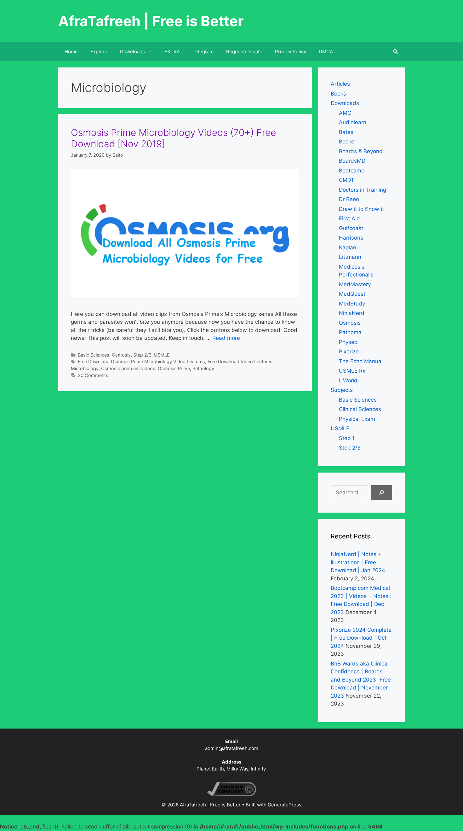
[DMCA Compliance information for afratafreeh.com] (231, 795)
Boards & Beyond (361, 151)
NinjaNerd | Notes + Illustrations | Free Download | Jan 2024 (358, 562)
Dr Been (349, 199)
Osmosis (121, 354)
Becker (347, 141)
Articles (340, 84)
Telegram (203, 52)
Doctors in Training (362, 190)
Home (71, 52)
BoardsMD (352, 161)
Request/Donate (244, 52)
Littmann (350, 257)
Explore (98, 52)
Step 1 (347, 438)
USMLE (162, 354)
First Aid (349, 218)
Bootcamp (351, 170)
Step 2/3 (142, 354)
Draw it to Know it (361, 209)
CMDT (346, 180)
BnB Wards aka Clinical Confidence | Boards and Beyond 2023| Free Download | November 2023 (361, 679)
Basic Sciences (93, 354)
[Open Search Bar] (395, 51)
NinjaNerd (351, 313)
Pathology (203, 368)
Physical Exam (357, 419)
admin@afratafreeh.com (231, 748)
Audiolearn (352, 122)
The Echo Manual (361, 361)
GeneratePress (284, 805)
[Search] (381, 492)
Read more (226, 338)
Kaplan (347, 247)
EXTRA (172, 52)
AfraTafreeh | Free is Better (150, 21)
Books (338, 93)
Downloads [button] (132, 52)
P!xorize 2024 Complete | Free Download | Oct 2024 (361, 638)
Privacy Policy (290, 52)
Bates (346, 132)
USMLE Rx (352, 371)
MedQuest (352, 294)
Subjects (342, 390)
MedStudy (352, 303)
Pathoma (350, 332)
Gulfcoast (351, 228)
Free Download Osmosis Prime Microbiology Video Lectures (141, 361)
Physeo (348, 342)
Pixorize (349, 351)
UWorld (348, 380)
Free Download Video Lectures (240, 361)
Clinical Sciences (360, 409)
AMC (345, 113)
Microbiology (85, 368)
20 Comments (93, 375)
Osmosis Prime (174, 368)
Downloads (345, 103)
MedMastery (355, 284)
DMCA (326, 52)
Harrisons (351, 238)
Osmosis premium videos (128, 368)
